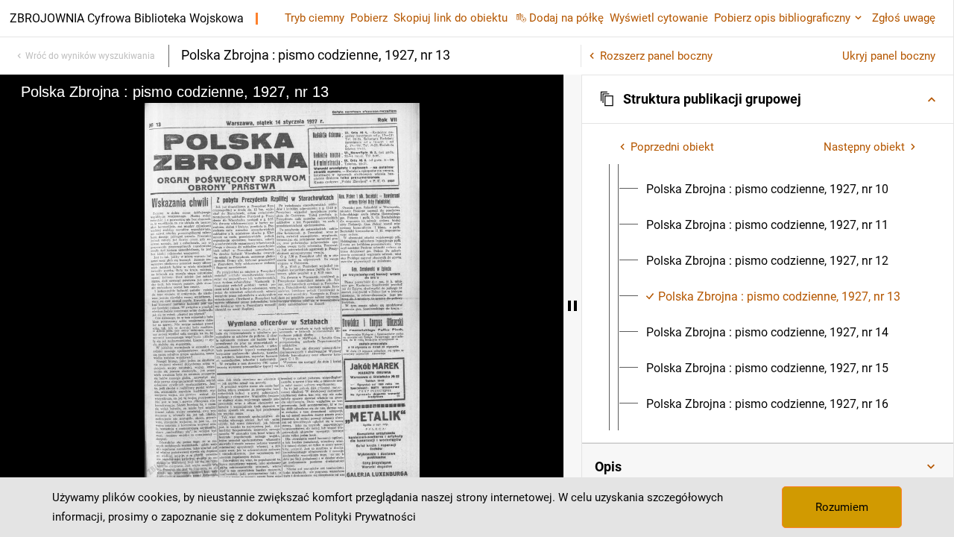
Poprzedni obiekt (672, 147)
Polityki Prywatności (365, 517)
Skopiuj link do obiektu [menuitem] (451, 18)
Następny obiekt (864, 147)
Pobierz (369, 18)
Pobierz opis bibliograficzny (782, 18)
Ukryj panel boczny (888, 56)
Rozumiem (841, 507)
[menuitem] (767, 189)
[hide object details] (572, 306)
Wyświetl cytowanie (659, 18)
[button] (767, 99)
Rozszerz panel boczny (656, 56)
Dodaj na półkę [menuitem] (566, 18)
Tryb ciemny (314, 18)
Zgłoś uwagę (903, 18)
